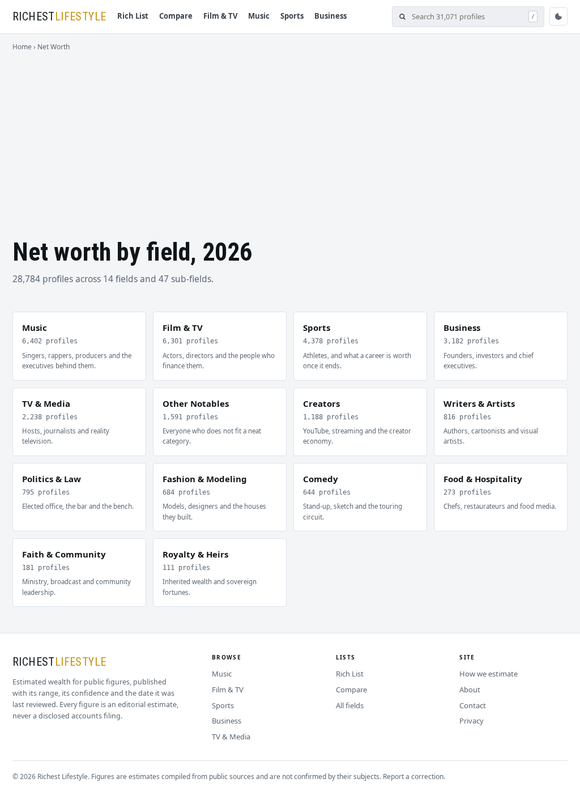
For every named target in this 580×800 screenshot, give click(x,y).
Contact (472, 705)
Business (330, 16)
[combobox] (467, 16)
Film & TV (220, 16)
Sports (292, 16)
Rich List (132, 16)
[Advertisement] (290, 137)
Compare (176, 16)
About (469, 689)
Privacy (471, 721)
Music (259, 16)
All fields (350, 705)
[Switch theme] (558, 16)
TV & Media (231, 736)
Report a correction (413, 776)
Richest (59, 16)
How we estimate (488, 674)
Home (22, 47)
